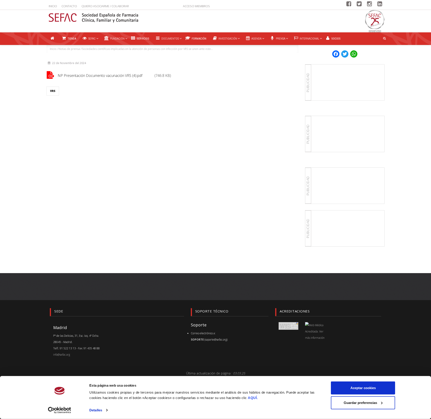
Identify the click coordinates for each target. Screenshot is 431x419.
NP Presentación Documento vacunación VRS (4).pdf (100, 75)
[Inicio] (94, 15)
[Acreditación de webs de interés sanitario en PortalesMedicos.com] (288, 326)
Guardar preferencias (360, 402)
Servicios (142, 38)
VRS (52, 91)
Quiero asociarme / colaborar (105, 6)
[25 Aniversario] (375, 21)
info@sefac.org (61, 355)
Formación (198, 38)
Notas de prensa (69, 49)
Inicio (53, 6)
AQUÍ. (253, 398)
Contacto (69, 6)
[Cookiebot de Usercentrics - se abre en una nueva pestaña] (59, 410)
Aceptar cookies (363, 388)
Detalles (95, 410)
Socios (336, 38)
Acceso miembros (196, 6)
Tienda (71, 38)
